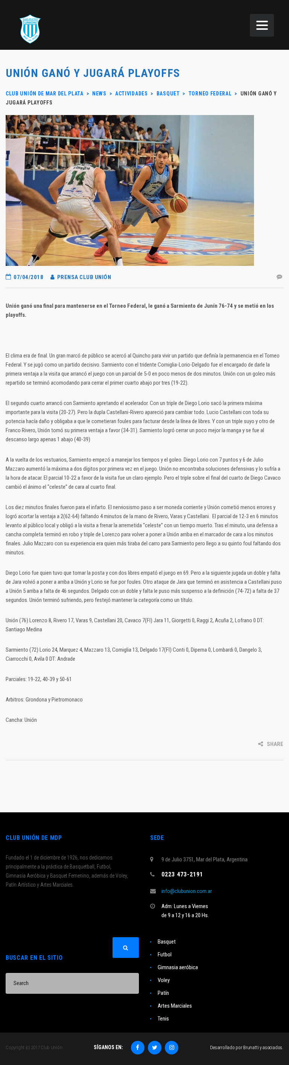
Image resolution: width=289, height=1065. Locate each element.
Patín (163, 993)
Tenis (163, 1018)
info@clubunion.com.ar (186, 891)
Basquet (167, 941)
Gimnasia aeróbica (178, 967)
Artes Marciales (175, 1005)
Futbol (165, 954)
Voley (164, 980)
